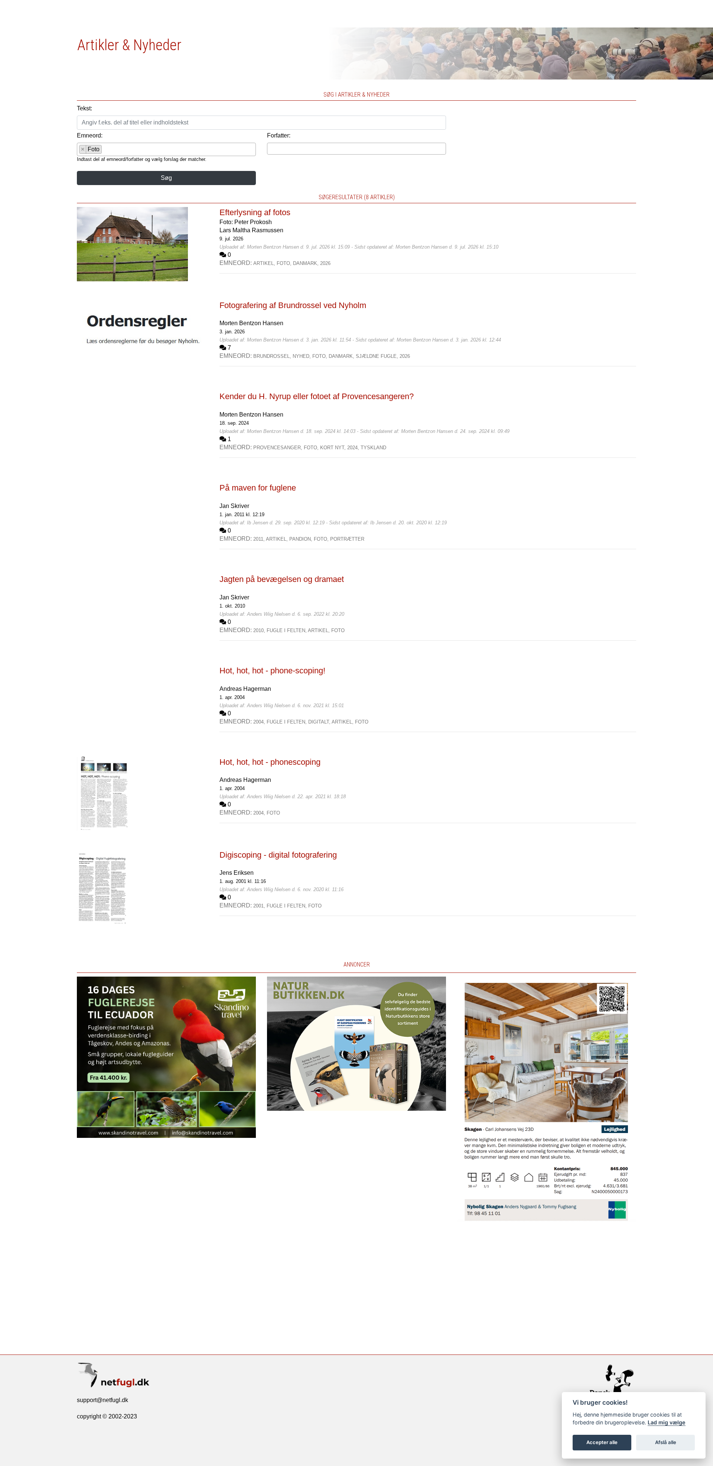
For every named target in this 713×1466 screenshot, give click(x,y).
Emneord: (89, 135)
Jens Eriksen (236, 873)
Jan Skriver (234, 506)
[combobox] (166, 149)
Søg (166, 178)
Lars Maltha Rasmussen (251, 230)
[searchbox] (106, 150)
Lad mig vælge (667, 1422)
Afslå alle (665, 1442)
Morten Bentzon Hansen (251, 323)
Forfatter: (278, 135)
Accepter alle (602, 1442)
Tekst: (84, 108)
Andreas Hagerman (245, 689)
